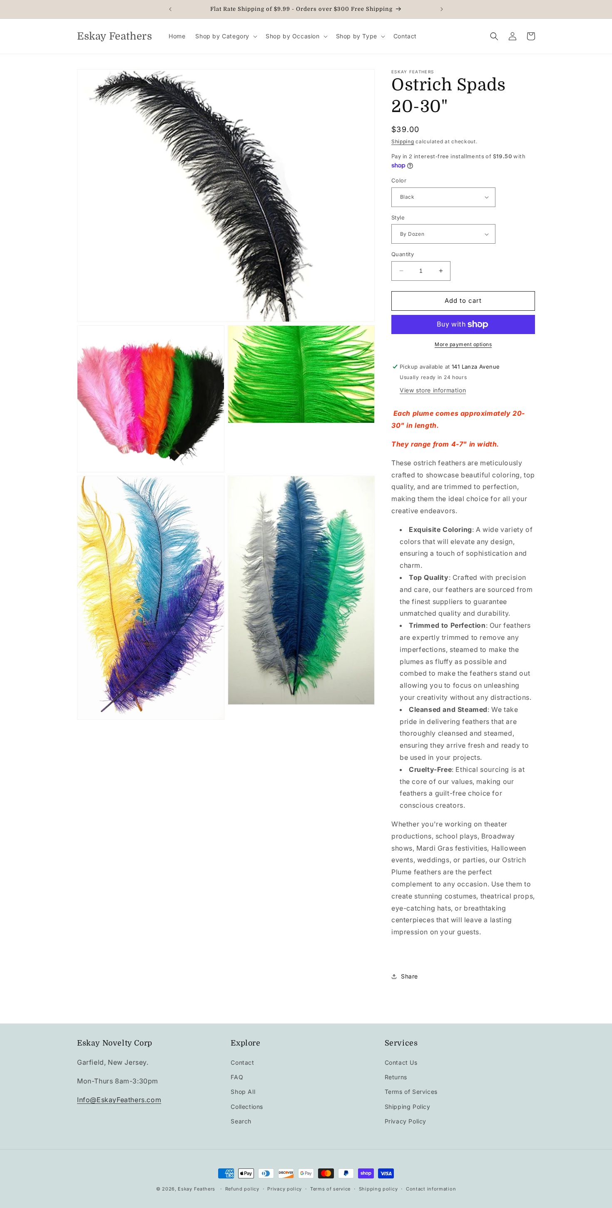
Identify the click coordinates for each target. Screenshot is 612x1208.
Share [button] (409, 976)
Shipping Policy (407, 1106)
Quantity (402, 254)
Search (241, 1121)
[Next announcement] (442, 9)
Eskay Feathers (196, 1189)
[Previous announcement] (170, 9)
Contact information (431, 1189)
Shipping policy (378, 1189)
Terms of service (330, 1189)
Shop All (243, 1091)
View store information (433, 390)
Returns (396, 1077)
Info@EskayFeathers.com (119, 1100)
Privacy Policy (405, 1121)
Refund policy (242, 1189)
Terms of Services (411, 1091)
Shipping (402, 141)
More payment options (463, 344)
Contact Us (401, 1062)
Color (398, 180)
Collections (247, 1106)
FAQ (237, 1077)
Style (398, 217)
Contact (242, 1062)
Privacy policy (284, 1189)
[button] (225, 36)
